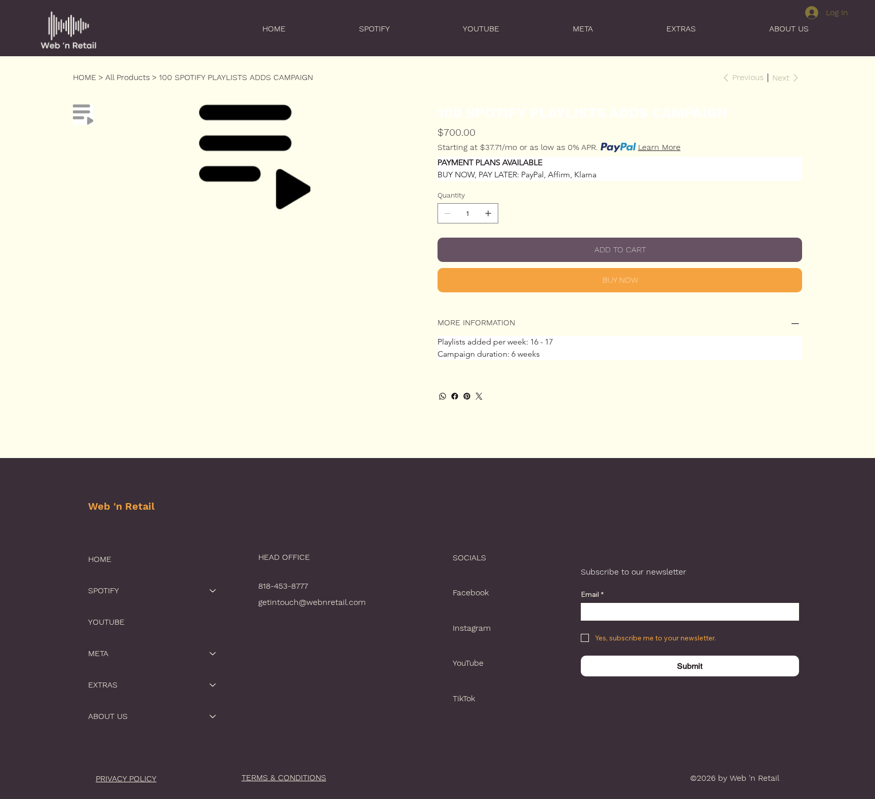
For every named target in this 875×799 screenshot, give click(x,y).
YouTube (468, 663)
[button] (345, 29)
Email (592, 594)
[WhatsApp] (442, 396)
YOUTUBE (106, 622)
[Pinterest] (467, 396)
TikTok (464, 698)
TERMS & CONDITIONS (284, 777)
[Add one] (488, 213)
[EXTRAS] (213, 685)
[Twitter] (479, 396)
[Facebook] (455, 396)
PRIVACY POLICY (126, 778)
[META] (213, 653)
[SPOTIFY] (213, 590)
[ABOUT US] (213, 716)
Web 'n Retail (121, 506)
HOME (99, 559)
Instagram (472, 628)
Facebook (471, 592)
